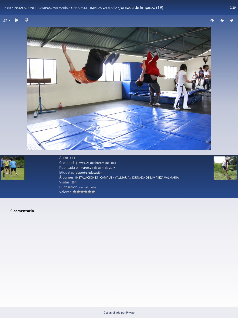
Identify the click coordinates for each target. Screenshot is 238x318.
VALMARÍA (60, 8)
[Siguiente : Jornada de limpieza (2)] (232, 20)
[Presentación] (17, 20)
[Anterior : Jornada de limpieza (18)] (222, 20)
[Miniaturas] (212, 20)
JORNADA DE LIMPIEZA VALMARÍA (93, 8)
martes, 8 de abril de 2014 (98, 168)
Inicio (7, 8)
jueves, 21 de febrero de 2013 (96, 163)
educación (95, 172)
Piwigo (130, 313)
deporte (81, 172)
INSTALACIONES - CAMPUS (32, 8)
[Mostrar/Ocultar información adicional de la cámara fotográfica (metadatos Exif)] (26, 20)
